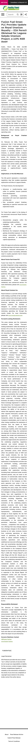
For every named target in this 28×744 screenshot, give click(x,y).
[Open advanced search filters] (21, 14)
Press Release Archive (16, 734)
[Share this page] (26, 14)
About (6, 734)
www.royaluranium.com (15, 315)
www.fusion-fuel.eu (7, 641)
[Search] (18, 14)
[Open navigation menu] (2, 14)
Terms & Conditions (14, 741)
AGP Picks (4, 2)
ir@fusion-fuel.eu (6, 639)
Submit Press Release (14, 738)
